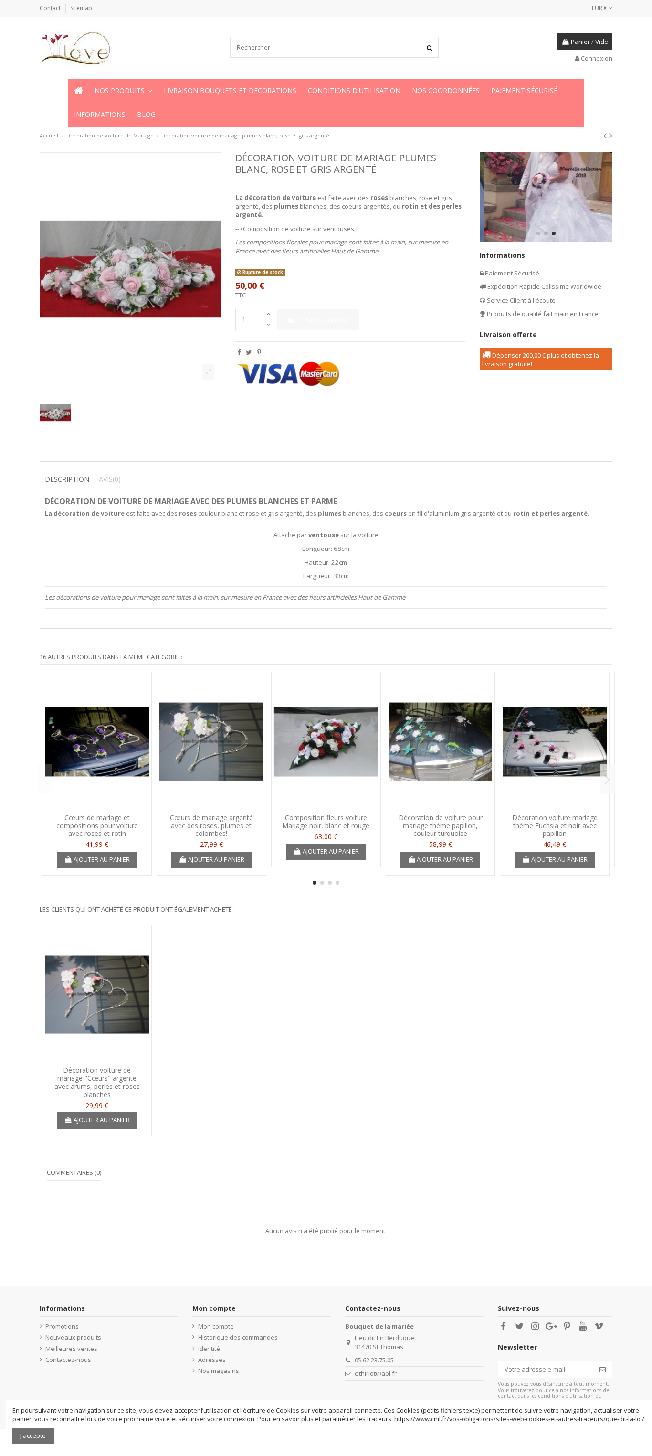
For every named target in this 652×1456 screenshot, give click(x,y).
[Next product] (610, 135)
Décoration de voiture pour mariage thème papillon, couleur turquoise (441, 825)
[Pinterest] (259, 352)
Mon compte (216, 1326)
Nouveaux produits (73, 1337)
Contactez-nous (68, 1359)
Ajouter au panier (324, 319)
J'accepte (33, 1435)
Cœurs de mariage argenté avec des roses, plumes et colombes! (211, 825)
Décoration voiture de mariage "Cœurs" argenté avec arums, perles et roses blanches (97, 1082)
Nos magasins (218, 1370)
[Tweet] (249, 352)
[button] (123, 91)
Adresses (212, 1359)
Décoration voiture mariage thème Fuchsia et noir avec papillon (555, 825)
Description (67, 479)
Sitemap (81, 8)
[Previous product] (606, 135)
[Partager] (239, 352)
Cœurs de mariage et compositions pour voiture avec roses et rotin (97, 825)
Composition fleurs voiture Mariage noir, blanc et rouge (325, 821)
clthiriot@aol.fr (376, 1373)
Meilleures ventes (71, 1348)
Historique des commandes (238, 1337)
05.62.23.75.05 (374, 1360)
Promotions (62, 1326)
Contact (51, 8)
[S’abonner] (602, 1369)
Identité (209, 1348)
